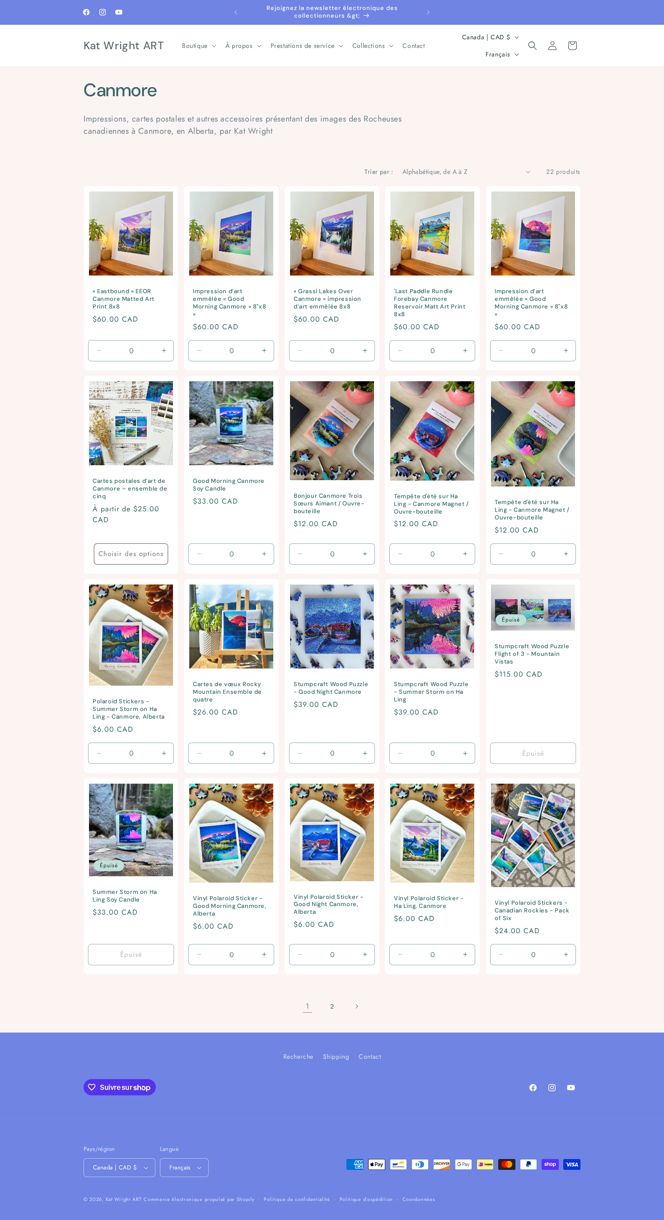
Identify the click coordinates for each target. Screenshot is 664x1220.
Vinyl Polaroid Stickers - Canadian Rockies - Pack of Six (532, 910)
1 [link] (307, 1006)
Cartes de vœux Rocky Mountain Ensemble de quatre (227, 692)
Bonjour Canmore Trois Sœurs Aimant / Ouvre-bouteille (329, 503)
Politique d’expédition (366, 1199)
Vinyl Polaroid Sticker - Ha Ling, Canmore (428, 902)
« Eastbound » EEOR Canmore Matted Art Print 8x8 (123, 299)
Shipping (336, 1056)
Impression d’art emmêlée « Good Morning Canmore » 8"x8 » (229, 303)
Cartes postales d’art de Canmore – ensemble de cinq (130, 488)
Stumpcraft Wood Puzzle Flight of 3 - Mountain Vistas (532, 654)
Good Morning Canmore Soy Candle (229, 484)
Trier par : (379, 171)
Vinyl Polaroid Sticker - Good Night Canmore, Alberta (328, 904)
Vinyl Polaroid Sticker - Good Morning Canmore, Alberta (230, 906)
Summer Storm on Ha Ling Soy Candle (125, 895)
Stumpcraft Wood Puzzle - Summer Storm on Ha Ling (431, 692)
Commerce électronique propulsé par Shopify (199, 1199)
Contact (370, 1056)
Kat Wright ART (124, 1199)
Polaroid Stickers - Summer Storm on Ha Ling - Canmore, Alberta (129, 709)
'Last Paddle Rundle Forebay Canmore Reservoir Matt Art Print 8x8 (429, 303)
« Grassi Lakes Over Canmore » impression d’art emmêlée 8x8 (327, 299)
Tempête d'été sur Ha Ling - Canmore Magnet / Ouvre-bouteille (431, 504)
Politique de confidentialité (297, 1199)
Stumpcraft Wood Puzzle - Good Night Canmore (331, 688)
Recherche (298, 1056)
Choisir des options (131, 554)
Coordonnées (418, 1199)
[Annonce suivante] (428, 12)
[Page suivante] (356, 1006)
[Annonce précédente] (236, 12)
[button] (198, 45)
